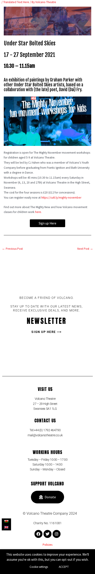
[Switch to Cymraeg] (6, 521)
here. (38, 212)
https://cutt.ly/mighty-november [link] (61, 197)
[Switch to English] (6, 527)
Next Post (85, 249)
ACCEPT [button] (64, 567)
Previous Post (12, 249)
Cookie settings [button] (39, 567)
